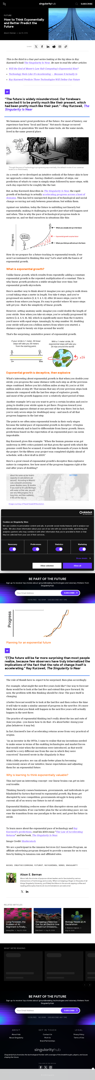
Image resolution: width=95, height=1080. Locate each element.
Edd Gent (39, 930)
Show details (81, 558)
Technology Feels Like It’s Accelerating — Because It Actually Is (43, 74)
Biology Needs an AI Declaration (75, 923)
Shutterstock (29, 841)
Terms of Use (79, 1038)
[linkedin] (27, 892)
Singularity (72, 865)
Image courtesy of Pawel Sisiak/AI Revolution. (26, 504)
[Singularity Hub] (47, 3)
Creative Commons (23, 865)
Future (8, 15)
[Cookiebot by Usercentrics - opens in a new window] (81, 513)
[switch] (35, 549)
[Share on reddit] (53, 46)
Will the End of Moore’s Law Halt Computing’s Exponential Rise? (43, 68)
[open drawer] (4, 4)
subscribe (87, 3)
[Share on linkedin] (48, 46)
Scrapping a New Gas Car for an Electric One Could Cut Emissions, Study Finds (47, 925)
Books (9, 865)
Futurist (38, 865)
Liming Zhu (10, 930)
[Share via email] (59, 46)
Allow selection (47, 566)
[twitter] (22, 892)
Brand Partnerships (47, 1041)
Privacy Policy (79, 1034)
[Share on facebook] (42, 46)
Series (61, 865)
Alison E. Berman (10, 33)
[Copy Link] (65, 46)
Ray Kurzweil (51, 865)
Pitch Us (47, 1038)
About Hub (16, 1034)
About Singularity (16, 1038)
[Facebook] (41, 1067)
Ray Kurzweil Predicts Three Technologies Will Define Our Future (44, 79)
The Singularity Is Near (37, 63)
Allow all (77, 566)
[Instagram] (51, 1067)
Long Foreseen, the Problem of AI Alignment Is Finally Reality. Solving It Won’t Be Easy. (15, 926)
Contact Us (47, 1034)
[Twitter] (46, 1067)
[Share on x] (36, 46)
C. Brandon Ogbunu (72, 928)
